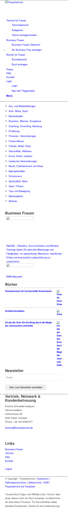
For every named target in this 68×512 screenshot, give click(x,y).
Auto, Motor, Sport (18, 111)
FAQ (7, 457)
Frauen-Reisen (16, 141)
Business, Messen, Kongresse (25, 121)
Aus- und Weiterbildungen (22, 106)
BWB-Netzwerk (14, 276)
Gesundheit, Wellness (20, 151)
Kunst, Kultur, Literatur (20, 156)
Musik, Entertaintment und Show (26, 166)
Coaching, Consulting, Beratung (25, 126)
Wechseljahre (16, 196)
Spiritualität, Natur (18, 181)
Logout (8, 468)
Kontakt (9, 461)
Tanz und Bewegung (19, 191)
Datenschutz (35, 482)
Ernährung (14, 131)
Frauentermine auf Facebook (20, 486)
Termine (9, 453)
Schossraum (15, 176)
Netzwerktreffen (17, 171)
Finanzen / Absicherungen (22, 136)
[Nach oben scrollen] (1, 509)
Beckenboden (16, 116)
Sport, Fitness (16, 186)
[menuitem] (34, 27)
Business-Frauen (14, 449)
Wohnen (13, 201)
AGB (46, 482)
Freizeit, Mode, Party (20, 146)
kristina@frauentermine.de (19, 427)
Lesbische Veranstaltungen (23, 161)
